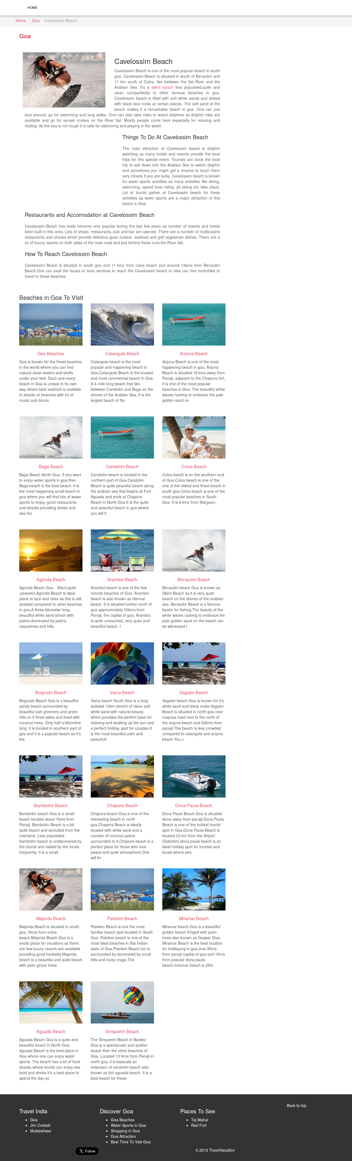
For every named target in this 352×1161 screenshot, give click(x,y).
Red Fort (199, 1125)
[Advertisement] (73, 171)
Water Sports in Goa (128, 1125)
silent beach (163, 87)
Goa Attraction (123, 1136)
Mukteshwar (40, 1130)
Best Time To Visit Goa (131, 1141)
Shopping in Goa (125, 1130)
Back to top (296, 1105)
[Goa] (50, 324)
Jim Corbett (40, 1125)
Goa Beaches (122, 1119)
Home (32, 7)
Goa (36, 20)
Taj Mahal (199, 1119)
